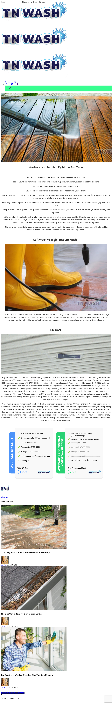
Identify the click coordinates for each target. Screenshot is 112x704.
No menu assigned (11, 82)
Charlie (4, 497)
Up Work (4, 565)
